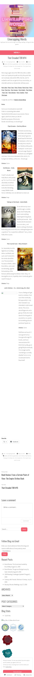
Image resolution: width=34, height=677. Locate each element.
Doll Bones (10, 64)
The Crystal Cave (27, 66)
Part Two (11, 87)
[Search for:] (11, 529)
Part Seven (14, 90)
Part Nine (29, 90)
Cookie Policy (9, 666)
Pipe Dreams (28, 64)
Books (29, 62)
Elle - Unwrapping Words (9, 62)
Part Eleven (12, 93)
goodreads (15, 64)
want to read (17, 68)
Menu (22, 52)
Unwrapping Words (17, 39)
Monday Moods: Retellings (12, 584)
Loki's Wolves (22, 64)
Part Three (18, 87)
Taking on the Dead (7, 66)
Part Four (26, 87)
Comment (26, 521)
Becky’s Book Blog (20, 100)
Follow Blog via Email (10, 541)
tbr (13, 66)
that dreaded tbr (18, 66)
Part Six (7, 90)
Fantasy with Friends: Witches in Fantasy (16, 579)
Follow (4, 554)
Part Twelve (20, 93)
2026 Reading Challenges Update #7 (15, 574)
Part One (4, 87)
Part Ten (5, 93)
